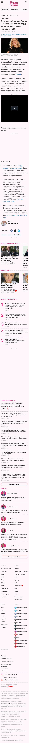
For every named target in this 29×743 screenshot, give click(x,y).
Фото (16, 588)
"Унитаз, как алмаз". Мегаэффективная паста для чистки (16, 323)
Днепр (3, 621)
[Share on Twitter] (15, 230)
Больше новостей (14, 484)
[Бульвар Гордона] (13, 4)
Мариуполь (4, 624)
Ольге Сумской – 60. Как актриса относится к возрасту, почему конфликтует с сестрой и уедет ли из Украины (9, 287)
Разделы (17, 565)
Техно (2, 585)
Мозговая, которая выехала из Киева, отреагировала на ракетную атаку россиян (13, 467)
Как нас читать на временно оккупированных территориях (6, 667)
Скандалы (24, 9)
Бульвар (9, 15)
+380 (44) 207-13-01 (10, 675)
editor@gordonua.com (11, 680)
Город (3, 604)
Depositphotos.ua (5, 703)
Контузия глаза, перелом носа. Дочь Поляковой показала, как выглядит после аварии (14, 445)
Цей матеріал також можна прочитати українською (15, 35)
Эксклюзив (18, 585)
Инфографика (5, 594)
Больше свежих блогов (14, 556)
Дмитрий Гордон (22, 607)
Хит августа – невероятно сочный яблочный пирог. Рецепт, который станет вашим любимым (14, 414)
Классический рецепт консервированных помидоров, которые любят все (15, 340)
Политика (4, 571)
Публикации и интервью (21, 571)
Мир (2, 577)
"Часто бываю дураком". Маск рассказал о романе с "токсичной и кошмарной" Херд (9, 259)
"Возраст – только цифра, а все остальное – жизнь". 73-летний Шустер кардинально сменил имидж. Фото (15, 306)
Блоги (4, 488)
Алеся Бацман (21, 628)
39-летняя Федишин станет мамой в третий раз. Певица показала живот (12, 459)
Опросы (17, 594)
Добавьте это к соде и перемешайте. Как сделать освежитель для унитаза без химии (14, 423)
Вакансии (4, 653)
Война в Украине (6, 568)
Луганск (3, 627)
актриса (4, 234)
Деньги (3, 574)
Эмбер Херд (17, 234)
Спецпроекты (18, 599)
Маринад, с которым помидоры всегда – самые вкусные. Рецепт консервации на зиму (15, 315)
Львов (3, 610)
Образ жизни (5, 588)
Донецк (3, 616)
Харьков (3, 619)
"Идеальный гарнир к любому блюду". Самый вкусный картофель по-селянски (14, 437)
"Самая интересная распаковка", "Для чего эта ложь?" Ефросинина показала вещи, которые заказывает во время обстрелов (13, 476)
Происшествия (5, 591)
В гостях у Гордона (20, 574)
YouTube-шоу (18, 597)
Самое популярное (9, 299)
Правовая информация (7, 661)
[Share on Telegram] (19, 230)
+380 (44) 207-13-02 (10, 677)
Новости (5, 9)
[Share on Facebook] (11, 230)
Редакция (4, 655)
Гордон (3, 15)
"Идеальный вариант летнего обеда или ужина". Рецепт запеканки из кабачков (13, 430)
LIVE (16, 582)
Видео (16, 591)
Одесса (3, 613)
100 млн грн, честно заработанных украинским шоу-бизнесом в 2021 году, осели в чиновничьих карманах (14, 551)
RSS (18, 637)
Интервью (14, 9)
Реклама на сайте (6, 658)
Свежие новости (8, 400)
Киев (2, 607)
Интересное (4, 597)
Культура (3, 582)
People (18, 74)
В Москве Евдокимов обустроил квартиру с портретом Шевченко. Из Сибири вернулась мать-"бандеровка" (13, 498)
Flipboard (20, 634)
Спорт (3, 580)
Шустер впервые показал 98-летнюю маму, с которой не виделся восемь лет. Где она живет (16, 331)
